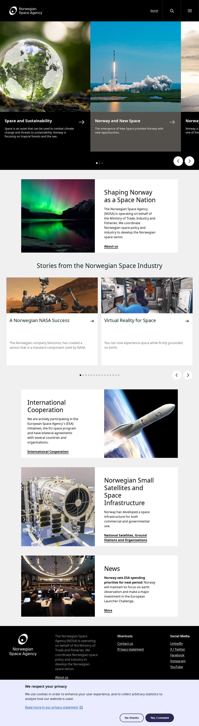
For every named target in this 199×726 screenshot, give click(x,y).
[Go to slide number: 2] (99, 163)
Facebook (177, 655)
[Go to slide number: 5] (91, 375)
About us (111, 246)
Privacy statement (130, 649)
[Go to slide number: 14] (116, 375)
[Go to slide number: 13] (113, 375)
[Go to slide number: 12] (110, 375)
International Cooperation (48, 451)
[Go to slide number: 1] (97, 163)
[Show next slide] (189, 161)
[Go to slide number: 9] (102, 375)
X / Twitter (177, 649)
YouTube (176, 667)
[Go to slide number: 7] (97, 375)
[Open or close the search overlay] (172, 10)
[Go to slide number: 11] (107, 375)
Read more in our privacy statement (52, 707)
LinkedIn (176, 643)
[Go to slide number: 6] (94, 375)
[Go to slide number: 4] (88, 375)
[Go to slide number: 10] (105, 375)
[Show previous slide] (178, 161)
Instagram (178, 661)
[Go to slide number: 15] (118, 375)
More (108, 610)
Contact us (125, 643)
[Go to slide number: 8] (99, 375)
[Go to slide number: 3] (102, 163)
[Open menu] (190, 10)
